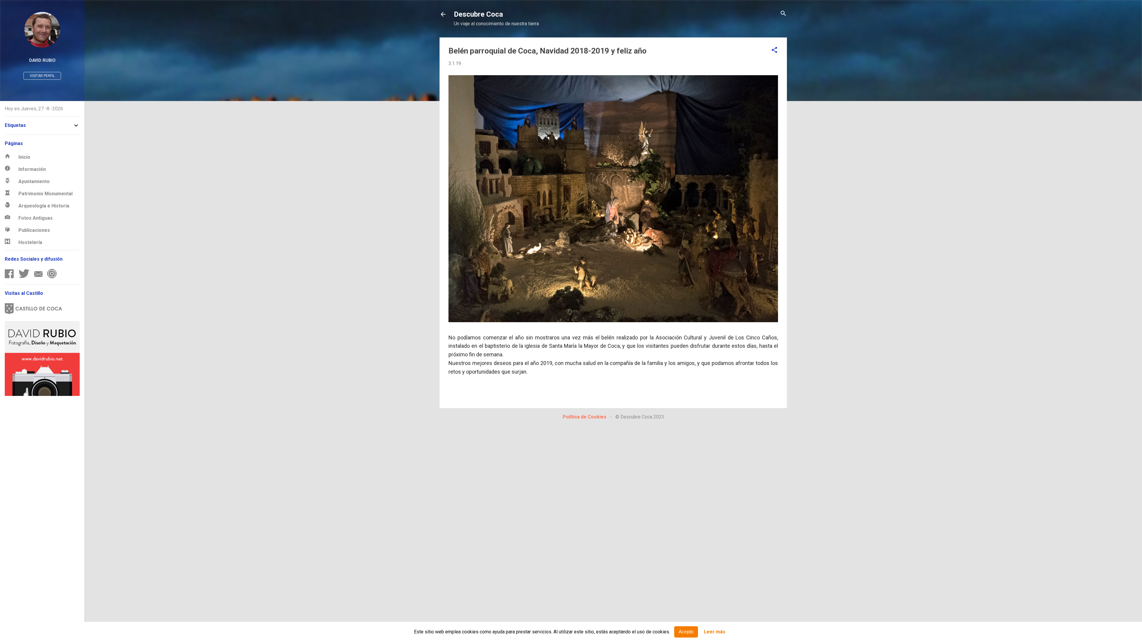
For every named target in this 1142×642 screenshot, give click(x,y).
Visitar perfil (42, 76)
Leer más (714, 632)
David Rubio (42, 60)
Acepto (686, 631)
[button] (774, 50)
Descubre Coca (478, 14)
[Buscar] (783, 14)
